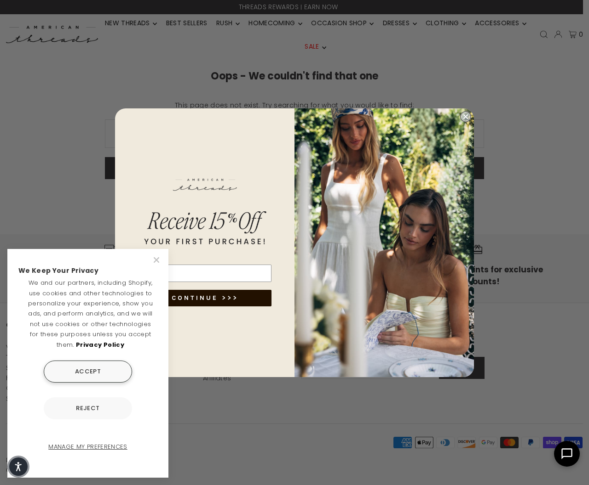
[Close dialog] (465, 116)
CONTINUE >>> (205, 298)
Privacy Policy (100, 344)
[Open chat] (567, 454)
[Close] (157, 259)
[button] (18, 467)
